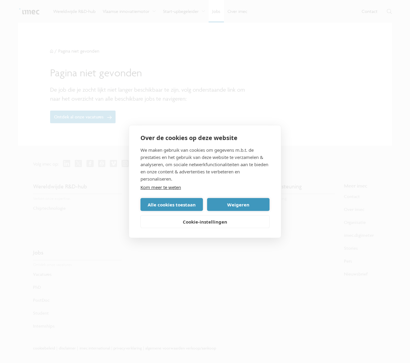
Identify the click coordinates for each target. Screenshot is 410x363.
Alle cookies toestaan (172, 205)
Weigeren (238, 205)
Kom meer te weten (160, 187)
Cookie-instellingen (205, 222)
